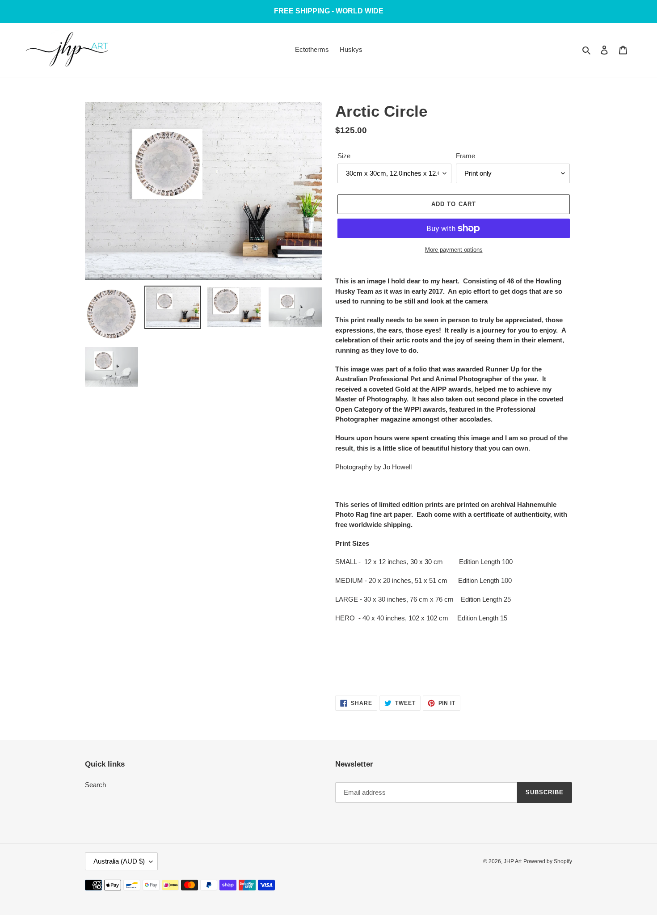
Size (343, 156)
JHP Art (513, 861)
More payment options (454, 249)
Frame (465, 156)
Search (95, 785)
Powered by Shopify (547, 861)
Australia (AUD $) (119, 861)
